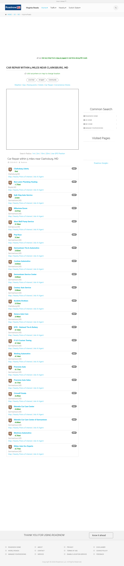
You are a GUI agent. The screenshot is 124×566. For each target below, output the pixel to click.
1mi (33, 153)
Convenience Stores (62, 85)
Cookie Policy (102, 551)
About (40, 547)
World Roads (13, 551)
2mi (37, 153)
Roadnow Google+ (101, 163)
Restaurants (32, 85)
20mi (48, 153)
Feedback (100, 554)
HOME (10, 14)
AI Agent (41, 80)
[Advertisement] (62, 36)
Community (52, 80)
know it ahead (99, 535)
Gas (24, 85)
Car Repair (49, 85)
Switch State (74, 8)
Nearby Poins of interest (22, 177)
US (15, 14)
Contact (41, 551)
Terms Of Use (72, 551)
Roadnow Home (91, 116)
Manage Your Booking (94, 128)
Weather (18, 85)
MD (19, 14)
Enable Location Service (77, 554)
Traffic (53, 8)
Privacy (70, 547)
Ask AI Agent (39, 177)
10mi (43, 153)
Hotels (40, 85)
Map (10, 177)
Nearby (62, 8)
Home (44, 8)
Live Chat (31, 80)
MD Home (88, 124)
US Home (88, 120)
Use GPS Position (58, 153)
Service (40, 554)
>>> (63, 58)
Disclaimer (100, 547)
